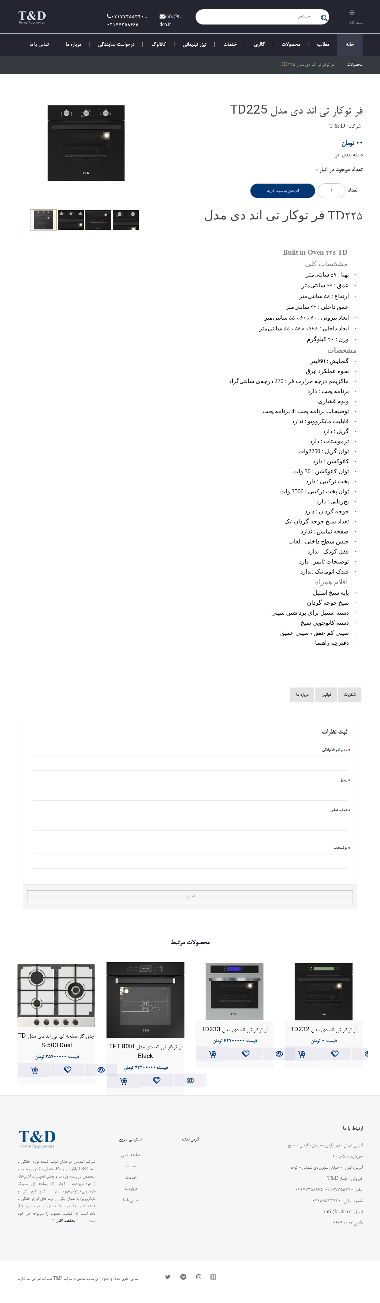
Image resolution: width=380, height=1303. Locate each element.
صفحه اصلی (130, 1155)
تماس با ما (39, 45)
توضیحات (340, 848)
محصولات (291, 45)
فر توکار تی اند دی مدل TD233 (234, 1029)
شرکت (354, 127)
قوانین (326, 695)
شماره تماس (339, 810)
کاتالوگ (158, 45)
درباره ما (73, 45)
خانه (350, 45)
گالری (259, 45)
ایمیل (343, 780)
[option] (86, 153)
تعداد (353, 190)
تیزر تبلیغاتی (194, 45)
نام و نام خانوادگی (335, 750)
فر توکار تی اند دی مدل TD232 (323, 1029)
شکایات (350, 695)
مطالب (323, 45)
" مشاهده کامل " (65, 1221)
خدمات (230, 45)
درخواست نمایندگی (116, 45)
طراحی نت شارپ (29, 1279)
